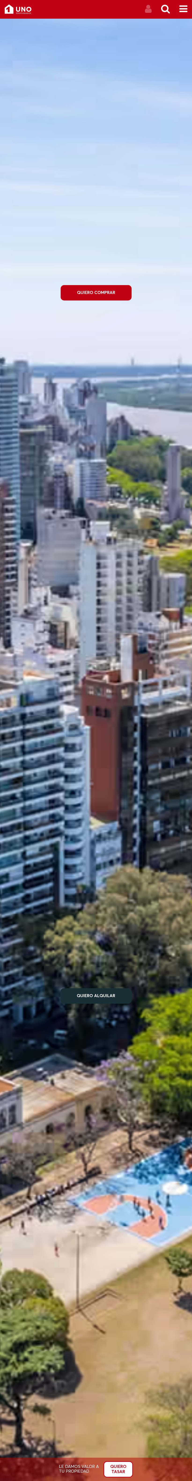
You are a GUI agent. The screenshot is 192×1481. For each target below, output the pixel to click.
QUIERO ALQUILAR (96, 996)
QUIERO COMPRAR (96, 293)
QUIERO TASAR (118, 1469)
